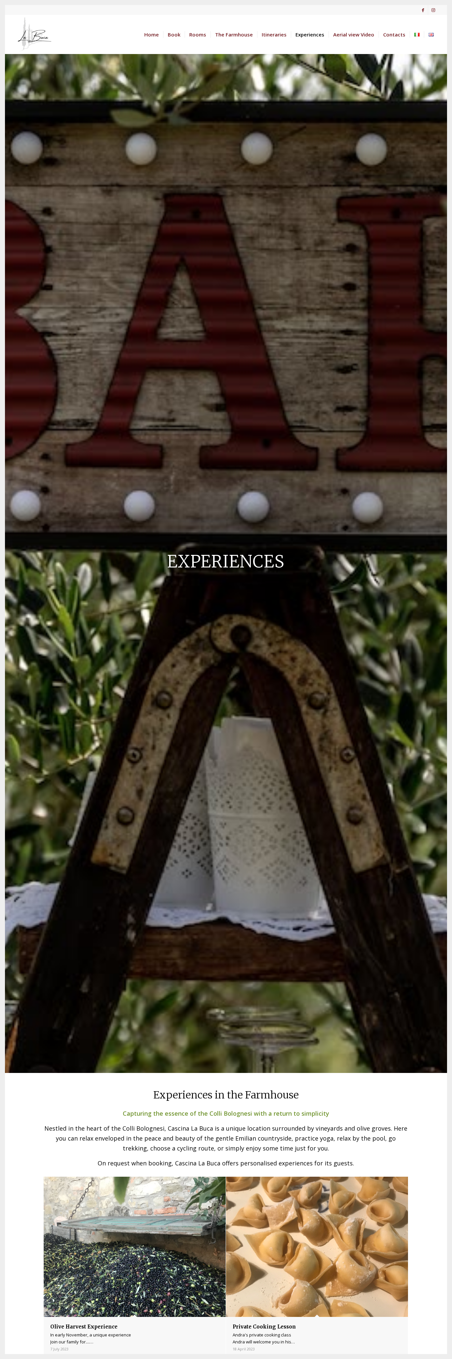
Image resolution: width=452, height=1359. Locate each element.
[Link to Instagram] (433, 10)
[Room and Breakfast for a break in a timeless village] (33, 34)
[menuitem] (151, 34)
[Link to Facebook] (423, 10)
